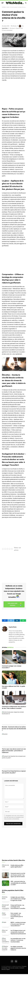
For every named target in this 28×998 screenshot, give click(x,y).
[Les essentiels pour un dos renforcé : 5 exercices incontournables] (5, 940)
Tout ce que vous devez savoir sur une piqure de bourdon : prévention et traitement (14, 750)
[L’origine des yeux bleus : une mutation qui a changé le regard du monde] (5, 899)
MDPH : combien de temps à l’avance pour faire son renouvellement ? (18, 924)
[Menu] (3, 3)
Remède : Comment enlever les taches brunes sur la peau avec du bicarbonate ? (14, 728)
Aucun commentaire (7, 30)
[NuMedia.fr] (15, 2)
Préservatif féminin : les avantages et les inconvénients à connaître (18, 906)
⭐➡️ (15, 604)
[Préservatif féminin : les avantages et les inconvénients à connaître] (5, 907)
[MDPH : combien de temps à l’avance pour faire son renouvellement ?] (5, 924)
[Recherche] (25, 3)
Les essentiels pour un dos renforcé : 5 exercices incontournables (18, 940)
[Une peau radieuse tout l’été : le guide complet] (14, 677)
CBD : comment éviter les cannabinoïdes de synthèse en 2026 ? (18, 883)
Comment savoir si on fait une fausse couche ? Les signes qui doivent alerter (18, 875)
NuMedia (4, 7)
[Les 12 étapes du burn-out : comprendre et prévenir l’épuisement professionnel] (5, 932)
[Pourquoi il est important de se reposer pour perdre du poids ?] (14, 762)
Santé (8, 7)
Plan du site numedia (13, 967)
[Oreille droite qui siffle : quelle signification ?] (5, 867)
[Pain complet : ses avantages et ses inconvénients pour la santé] (5, 915)
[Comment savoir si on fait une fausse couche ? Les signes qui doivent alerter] (5, 875)
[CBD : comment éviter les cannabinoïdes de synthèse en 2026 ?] (5, 883)
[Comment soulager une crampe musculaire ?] (14, 657)
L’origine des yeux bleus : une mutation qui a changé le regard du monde (18, 898)
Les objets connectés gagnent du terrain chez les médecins (18, 948)
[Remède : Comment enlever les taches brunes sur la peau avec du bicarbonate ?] (14, 718)
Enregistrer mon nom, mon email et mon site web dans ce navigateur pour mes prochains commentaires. (14, 817)
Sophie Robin (5, 28)
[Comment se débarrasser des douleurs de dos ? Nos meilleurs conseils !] (14, 697)
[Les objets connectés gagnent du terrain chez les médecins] (5, 948)
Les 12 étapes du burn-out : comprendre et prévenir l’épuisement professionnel (18, 932)
